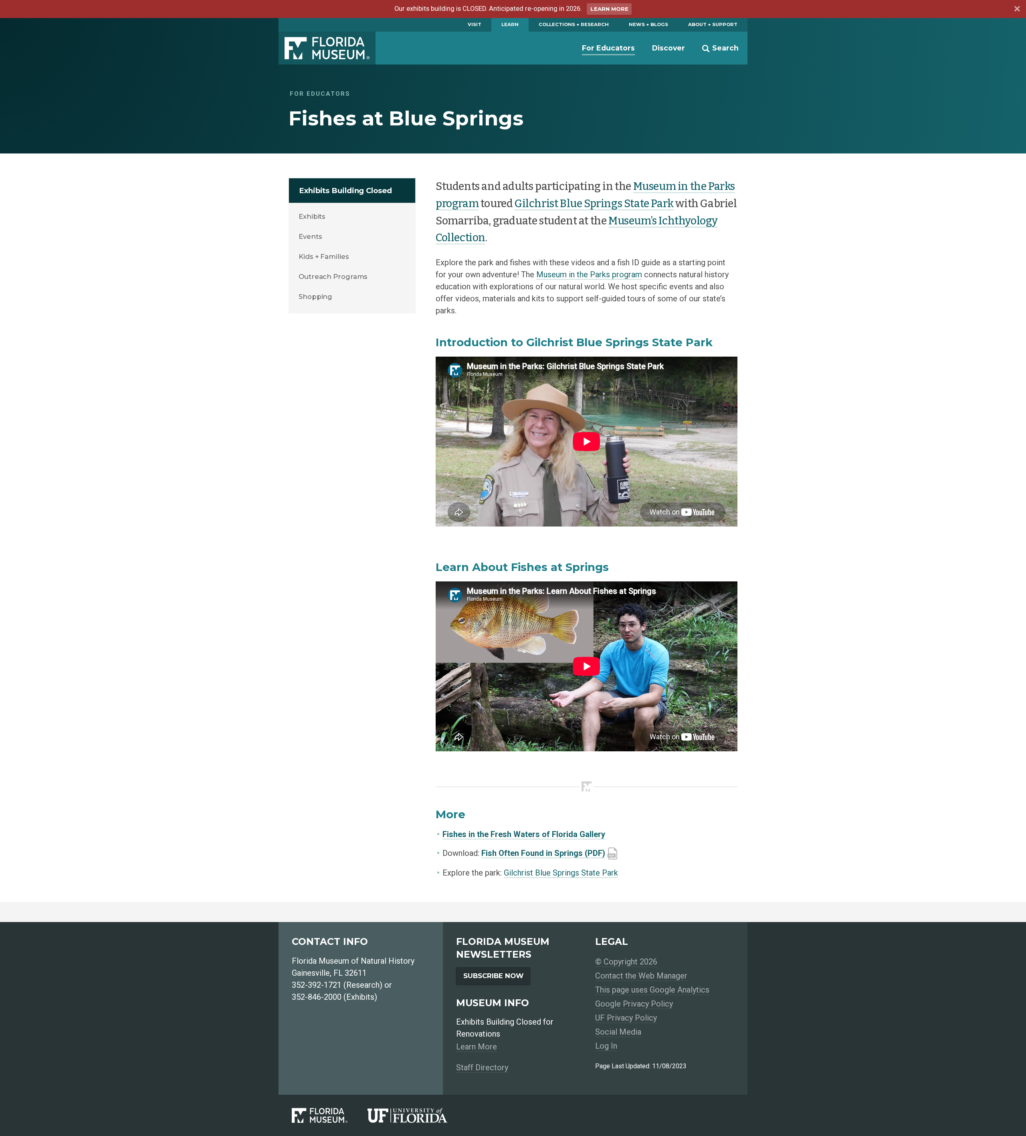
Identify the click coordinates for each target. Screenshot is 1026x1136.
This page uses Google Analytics (652, 990)
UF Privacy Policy (626, 1018)
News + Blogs (648, 24)
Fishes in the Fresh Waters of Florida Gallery (523, 834)
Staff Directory (482, 1067)
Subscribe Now (493, 976)
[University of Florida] (417, 1115)
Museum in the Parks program (589, 274)
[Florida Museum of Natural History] (330, 1115)
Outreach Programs (333, 276)
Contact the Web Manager (641, 976)
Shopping (315, 297)
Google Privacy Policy (634, 1004)
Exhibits (312, 216)
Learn (510, 24)
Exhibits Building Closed (345, 190)
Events (310, 236)
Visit (474, 24)
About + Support (712, 24)
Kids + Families (324, 256)
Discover (668, 48)
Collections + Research (574, 24)
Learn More (609, 9)
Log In (606, 1046)
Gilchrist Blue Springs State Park (594, 203)
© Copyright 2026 (626, 962)
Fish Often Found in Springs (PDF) (543, 853)
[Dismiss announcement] (1017, 10)
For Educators (608, 48)
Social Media (618, 1032)
